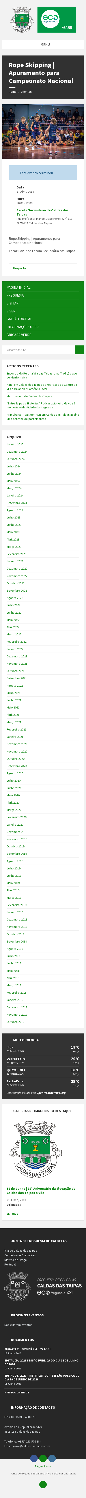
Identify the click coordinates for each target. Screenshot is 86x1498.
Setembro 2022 (17, 590)
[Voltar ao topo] (43, 1484)
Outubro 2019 (15, 846)
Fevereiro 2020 (16, 817)
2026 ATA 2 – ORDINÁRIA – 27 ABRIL (28, 1349)
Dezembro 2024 (17, 452)
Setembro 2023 (17, 503)
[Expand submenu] (76, 295)
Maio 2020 (13, 795)
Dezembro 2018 (17, 919)
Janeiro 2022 (15, 649)
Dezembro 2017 (17, 1007)
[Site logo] (43, 31)
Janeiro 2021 (15, 737)
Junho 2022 (14, 612)
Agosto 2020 (15, 773)
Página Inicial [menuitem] (43, 1466)
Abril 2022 (13, 627)
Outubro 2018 (15, 934)
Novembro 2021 (17, 664)
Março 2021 (14, 722)
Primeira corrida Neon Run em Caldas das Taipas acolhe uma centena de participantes (43, 417)
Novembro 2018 (17, 927)
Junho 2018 (14, 963)
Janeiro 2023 (15, 561)
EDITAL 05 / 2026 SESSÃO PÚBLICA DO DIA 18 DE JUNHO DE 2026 (41, 1362)
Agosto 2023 (15, 510)
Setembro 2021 (17, 678)
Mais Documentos (16, 1392)
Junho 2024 (14, 474)
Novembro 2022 (17, 576)
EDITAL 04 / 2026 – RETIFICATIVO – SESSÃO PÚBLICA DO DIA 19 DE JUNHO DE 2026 (42, 1377)
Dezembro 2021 (17, 656)
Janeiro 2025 (15, 444)
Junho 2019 (14, 876)
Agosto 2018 (15, 949)
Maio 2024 (13, 481)
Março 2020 (14, 810)
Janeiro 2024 (15, 495)
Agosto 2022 (15, 598)
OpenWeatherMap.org (51, 1093)
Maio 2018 (13, 971)
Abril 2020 (13, 802)
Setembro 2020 (17, 766)
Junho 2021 (14, 700)
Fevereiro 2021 (16, 729)
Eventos (26, 92)
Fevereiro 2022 (16, 642)
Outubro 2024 (15, 459)
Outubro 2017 (15, 1022)
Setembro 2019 (17, 854)
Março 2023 (14, 547)
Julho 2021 (14, 693)
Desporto (19, 268)
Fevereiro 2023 (16, 554)
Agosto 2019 (15, 861)
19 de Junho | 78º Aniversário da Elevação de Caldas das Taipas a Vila (41, 1190)
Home (13, 92)
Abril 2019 (13, 890)
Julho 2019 (14, 868)
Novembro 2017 (17, 1014)
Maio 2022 (13, 620)
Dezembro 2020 (17, 744)
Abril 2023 (13, 539)
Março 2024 (14, 488)
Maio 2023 (13, 532)
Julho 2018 (14, 956)
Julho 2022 (14, 605)
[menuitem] (43, 287)
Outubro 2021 (15, 671)
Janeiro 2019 (15, 912)
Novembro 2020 (17, 751)
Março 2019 (14, 898)
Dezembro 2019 (17, 832)
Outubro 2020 (15, 759)
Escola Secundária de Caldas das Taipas (43, 212)
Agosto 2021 (15, 686)
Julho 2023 (14, 517)
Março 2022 (14, 634)
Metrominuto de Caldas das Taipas (29, 396)
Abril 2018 (13, 978)
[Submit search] (79, 349)
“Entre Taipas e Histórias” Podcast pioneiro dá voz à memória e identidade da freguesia (41, 405)
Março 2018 (14, 985)
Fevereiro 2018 (16, 992)
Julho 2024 (14, 466)
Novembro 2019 (17, 839)
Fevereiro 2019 (16, 905)
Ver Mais (12, 1213)
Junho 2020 (14, 788)
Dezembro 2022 (17, 568)
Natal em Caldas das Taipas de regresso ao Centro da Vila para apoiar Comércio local (42, 387)
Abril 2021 (13, 715)
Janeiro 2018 (15, 1000)
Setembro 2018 (17, 941)
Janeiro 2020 (15, 824)
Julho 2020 (14, 780)
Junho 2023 (14, 525)
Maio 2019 (13, 883)
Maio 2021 (13, 707)
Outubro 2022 (15, 583)
